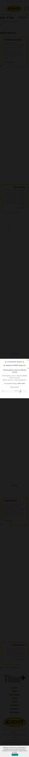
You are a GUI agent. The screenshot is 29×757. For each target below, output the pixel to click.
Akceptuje (14, 754)
